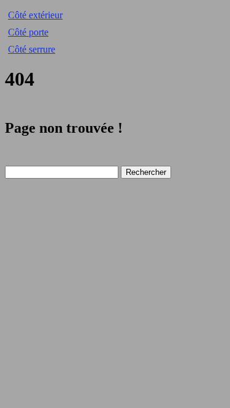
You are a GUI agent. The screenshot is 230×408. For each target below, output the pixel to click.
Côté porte (28, 32)
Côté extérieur (35, 15)
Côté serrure (31, 49)
